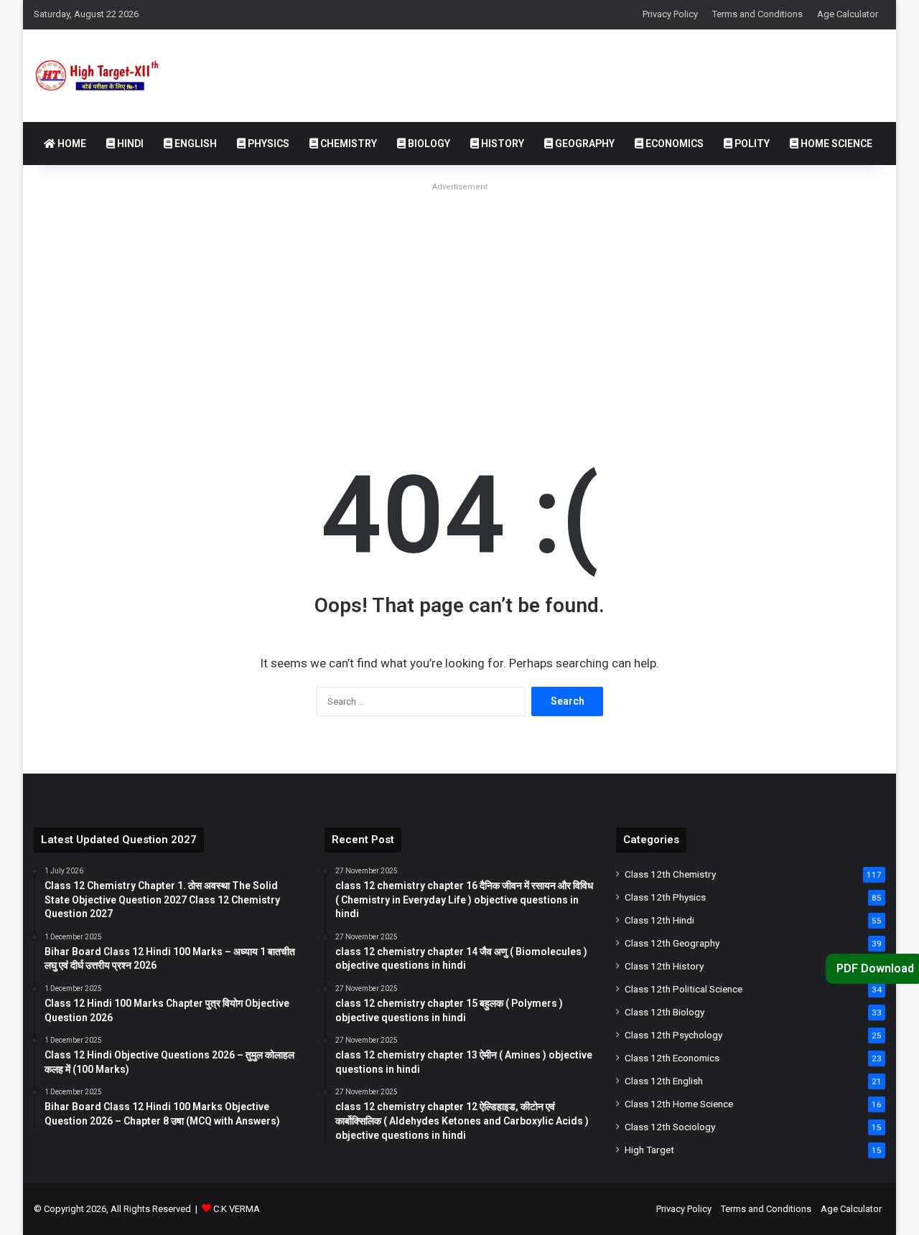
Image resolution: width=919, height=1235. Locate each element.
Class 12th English (664, 1080)
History (501, 143)
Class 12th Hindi (659, 920)
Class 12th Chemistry (670, 874)
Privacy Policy (670, 14)
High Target (649, 1149)
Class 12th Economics (672, 1057)
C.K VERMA (236, 1208)
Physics (267, 143)
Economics (673, 143)
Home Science (835, 143)
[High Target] (108, 75)
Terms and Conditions (757, 14)
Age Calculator (847, 14)
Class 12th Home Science (679, 1103)
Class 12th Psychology (673, 1035)
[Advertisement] (459, 297)
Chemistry (347, 143)
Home (70, 143)
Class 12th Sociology (670, 1126)
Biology (428, 143)
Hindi (129, 143)
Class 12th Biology (664, 1012)
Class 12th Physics (665, 897)
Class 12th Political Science (683, 989)
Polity (751, 143)
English (194, 143)
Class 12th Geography (672, 943)
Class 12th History (664, 966)
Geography (584, 143)
